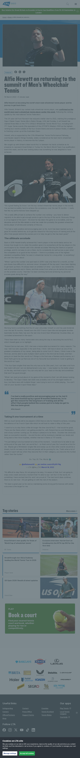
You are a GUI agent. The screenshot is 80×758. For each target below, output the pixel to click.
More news (71, 511)
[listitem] (14, 672)
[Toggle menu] (76, 4)
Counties (44, 708)
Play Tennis (64, 708)
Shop (4, 718)
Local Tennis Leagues (64, 713)
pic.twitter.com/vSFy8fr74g (49, 464)
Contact (25, 708)
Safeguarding (7, 708)
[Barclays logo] (23, 662)
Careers (5, 712)
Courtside (64, 717)
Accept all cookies (27, 753)
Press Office (27, 712)
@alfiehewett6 (28, 464)
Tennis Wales (46, 715)
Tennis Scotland (47, 712)
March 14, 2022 (47, 467)
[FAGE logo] (40, 662)
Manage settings (10, 753)
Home (4, 17)
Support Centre (28, 715)
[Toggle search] (67, 4)
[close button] (77, 11)
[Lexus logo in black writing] (56, 662)
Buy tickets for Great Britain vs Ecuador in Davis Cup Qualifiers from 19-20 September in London (38, 11)
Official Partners (8, 715)
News (10, 17)
